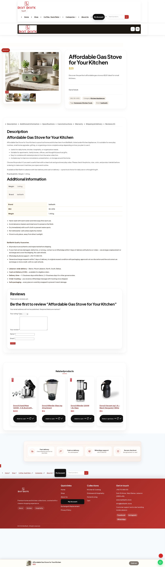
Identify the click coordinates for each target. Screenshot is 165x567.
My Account (98, 17)
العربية (23, 11)
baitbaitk (104, 103)
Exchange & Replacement (70, 506)
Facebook (121, 515)
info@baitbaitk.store (124, 504)
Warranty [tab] (79, 124)
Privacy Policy (66, 510)
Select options (107, 419)
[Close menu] (0, 465)
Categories (70, 17)
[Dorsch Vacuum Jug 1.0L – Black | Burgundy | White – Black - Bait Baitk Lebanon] (110, 389)
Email (12, 338)
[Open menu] (138, 29)
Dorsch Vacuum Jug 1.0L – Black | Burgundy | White (110, 407)
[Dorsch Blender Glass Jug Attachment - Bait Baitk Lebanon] (52, 389)
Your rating (14, 314)
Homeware (78, 103)
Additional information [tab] (29, 124)
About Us (85, 17)
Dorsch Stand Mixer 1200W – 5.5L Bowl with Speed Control (22, 408)
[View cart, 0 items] (161, 556)
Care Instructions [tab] (64, 124)
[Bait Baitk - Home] (79, 5)
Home (26, 17)
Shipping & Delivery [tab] (94, 124)
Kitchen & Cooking (94, 490)
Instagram (132, 515)
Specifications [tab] (48, 124)
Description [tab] (12, 124)
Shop (36, 17)
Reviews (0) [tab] (110, 124)
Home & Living (92, 497)
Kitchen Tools (87, 103)
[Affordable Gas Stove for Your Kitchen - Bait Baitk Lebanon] (34, 71)
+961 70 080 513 (122, 490)
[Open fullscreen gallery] (7, 92)
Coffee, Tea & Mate (51, 17)
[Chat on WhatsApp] (160, 562)
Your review (15, 330)
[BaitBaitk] (23, 491)
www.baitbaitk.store (123, 500)
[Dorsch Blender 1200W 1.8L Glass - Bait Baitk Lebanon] (81, 389)
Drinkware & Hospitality (95, 493)
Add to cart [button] (21, 419)
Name (12, 334)
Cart (88, 501)
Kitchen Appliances (98, 98)
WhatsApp (121, 519)
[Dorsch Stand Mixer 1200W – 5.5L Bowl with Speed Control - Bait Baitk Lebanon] (23, 389)
